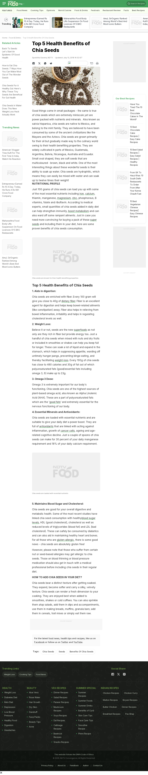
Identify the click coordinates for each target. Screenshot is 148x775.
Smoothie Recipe (82, 727)
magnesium (64, 198)
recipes (81, 638)
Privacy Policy (47, 765)
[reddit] (51, 63)
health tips (66, 638)
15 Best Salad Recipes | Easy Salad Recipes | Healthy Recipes (136, 157)
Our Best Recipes (125, 98)
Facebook (39, 642)
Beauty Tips (34, 722)
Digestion (8, 725)
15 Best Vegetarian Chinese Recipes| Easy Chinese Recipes (136, 209)
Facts (126, 10)
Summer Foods (85, 700)
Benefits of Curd (86, 710)
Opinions (51, 10)
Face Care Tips (85, 720)
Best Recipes (138, 10)
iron (81, 193)
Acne (31, 726)
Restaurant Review (112, 10)
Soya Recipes (60, 715)
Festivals (95, 10)
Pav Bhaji (129, 714)
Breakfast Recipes (111, 714)
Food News (22, 10)
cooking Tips (37, 10)
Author (86, 765)
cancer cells (68, 430)
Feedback (74, 765)
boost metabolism (78, 211)
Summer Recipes (82, 694)
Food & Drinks (81, 10)
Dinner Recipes (61, 692)
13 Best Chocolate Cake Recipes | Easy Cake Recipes (135, 134)
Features (7, 10)
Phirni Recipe (84, 733)
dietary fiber (68, 301)
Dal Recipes (59, 720)
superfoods (80, 329)
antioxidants (46, 426)
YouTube (77, 642)
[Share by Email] (91, 63)
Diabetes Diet (10, 697)
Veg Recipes (58, 688)
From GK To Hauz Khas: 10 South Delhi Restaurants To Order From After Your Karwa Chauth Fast (136, 183)
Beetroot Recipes (58, 735)
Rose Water (34, 697)
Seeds (62, 651)
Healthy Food (10, 720)
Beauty (31, 688)
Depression (9, 707)
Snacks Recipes (61, 742)
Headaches (9, 730)
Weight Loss (9, 674)
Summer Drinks (85, 705)
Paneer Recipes (61, 702)
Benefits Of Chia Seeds (81, 651)
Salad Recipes (60, 697)
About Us (62, 765)
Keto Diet (8, 702)
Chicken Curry (131, 693)
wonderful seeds (77, 167)
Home (4, 38)
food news (53, 638)
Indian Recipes (110, 688)
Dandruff (33, 712)
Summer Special (86, 688)
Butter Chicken (110, 707)
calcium (89, 193)
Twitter (64, 642)
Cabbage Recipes (58, 727)
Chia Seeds (48, 651)
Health (6, 688)
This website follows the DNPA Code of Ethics (74, 754)
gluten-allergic (65, 539)
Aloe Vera (33, 692)
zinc (74, 198)
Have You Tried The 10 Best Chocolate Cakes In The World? (136, 112)
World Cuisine (64, 10)
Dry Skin (33, 707)
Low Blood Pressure (9, 714)
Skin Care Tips (85, 715)
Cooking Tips (25, 674)
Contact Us (97, 765)
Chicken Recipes (111, 693)
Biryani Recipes (130, 700)
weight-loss (61, 360)
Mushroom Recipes (59, 709)
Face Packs (34, 717)
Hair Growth (34, 702)
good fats (55, 402)
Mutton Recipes (110, 700)
